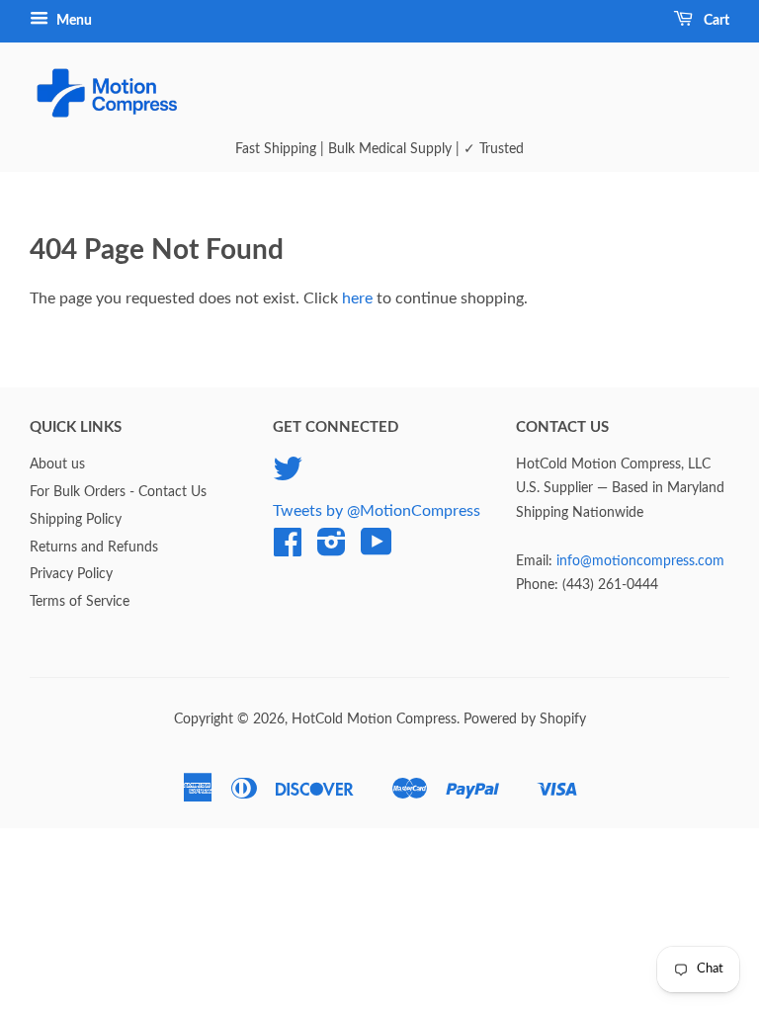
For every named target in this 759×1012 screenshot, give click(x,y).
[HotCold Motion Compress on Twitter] (287, 476)
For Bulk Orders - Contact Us (118, 492)
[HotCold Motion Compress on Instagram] (331, 549)
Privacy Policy (71, 574)
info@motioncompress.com (640, 561)
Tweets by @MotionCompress (376, 511)
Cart (715, 21)
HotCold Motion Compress (374, 719)
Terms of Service (79, 602)
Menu (72, 21)
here (357, 298)
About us (57, 464)
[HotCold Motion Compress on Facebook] (287, 549)
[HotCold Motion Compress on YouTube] (376, 549)
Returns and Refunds (94, 547)
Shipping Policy (76, 520)
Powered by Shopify (525, 719)
